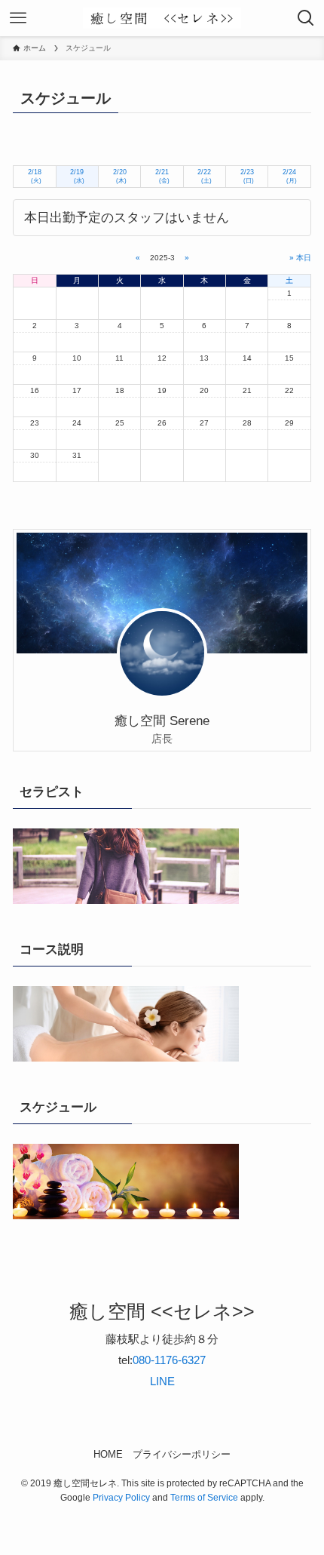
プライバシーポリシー (182, 1454)
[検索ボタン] (306, 18)
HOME (108, 1454)
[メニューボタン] (18, 18)
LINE (162, 1381)
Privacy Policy (121, 1497)
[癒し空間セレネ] (162, 18)
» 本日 (300, 258)
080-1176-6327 (169, 1360)
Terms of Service (204, 1497)
